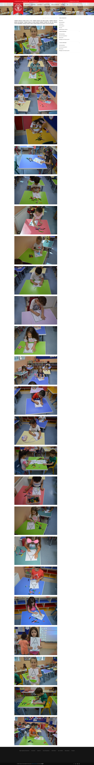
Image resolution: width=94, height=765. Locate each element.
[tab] (69, 18)
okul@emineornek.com (34, 1)
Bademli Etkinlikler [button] (62, 31)
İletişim (73, 750)
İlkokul (61, 24)
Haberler (39, 750)
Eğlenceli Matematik (64, 39)
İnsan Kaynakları (55, 4)
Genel (61, 20)
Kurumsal (33, 4)
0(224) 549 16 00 (18, 1)
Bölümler (40, 4)
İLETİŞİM (62, 4)
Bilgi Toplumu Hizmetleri (24, 750)
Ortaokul (62, 25)
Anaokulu (62, 22)
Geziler (61, 37)
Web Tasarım (34, 763)
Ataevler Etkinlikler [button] (63, 42)
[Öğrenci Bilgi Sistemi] (74, 1)
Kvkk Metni (54, 750)
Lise (61, 27)
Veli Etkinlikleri (63, 35)
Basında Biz (67, 750)
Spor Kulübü (46, 4)
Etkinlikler (62, 34)
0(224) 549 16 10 (25, 1)
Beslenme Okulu (63, 29)
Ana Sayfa (27, 4)
